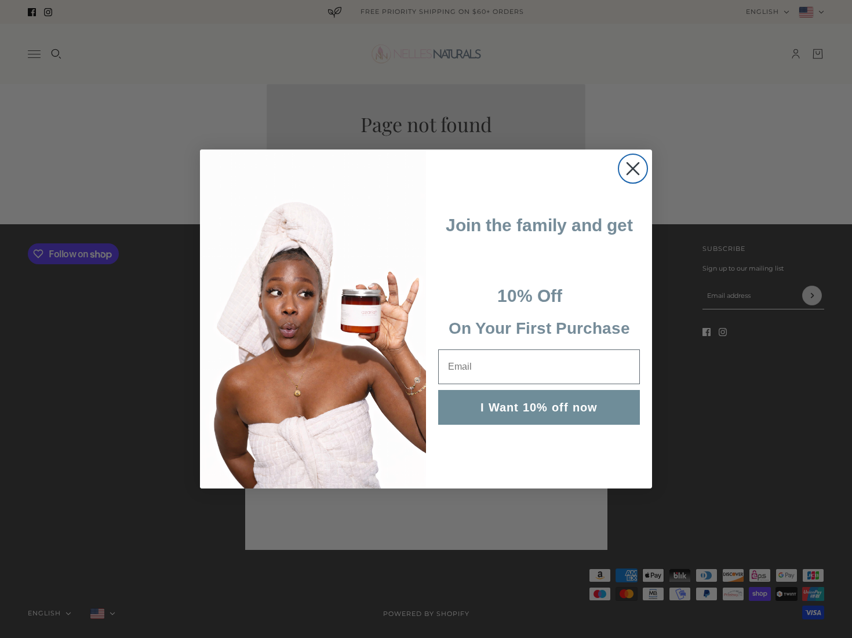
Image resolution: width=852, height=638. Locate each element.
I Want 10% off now (539, 407)
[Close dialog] (632, 168)
